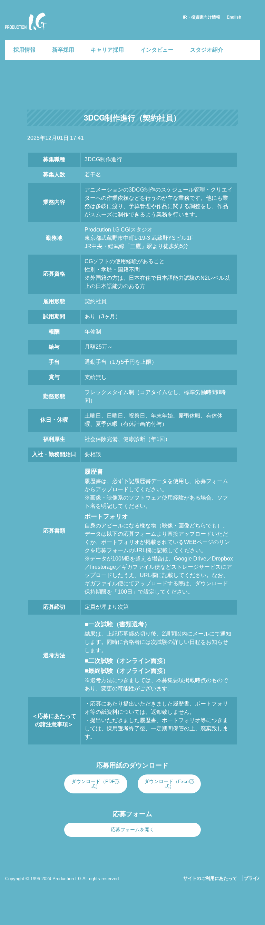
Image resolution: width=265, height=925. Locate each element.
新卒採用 (63, 50)
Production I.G (25, 31)
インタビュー (157, 50)
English (234, 17)
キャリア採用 (107, 50)
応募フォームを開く (132, 829)
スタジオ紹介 (206, 50)
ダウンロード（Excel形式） (169, 784)
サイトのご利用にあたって (210, 878)
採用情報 (24, 50)
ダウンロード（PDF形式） (95, 784)
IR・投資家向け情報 (201, 17)
